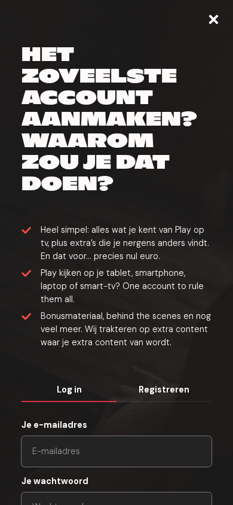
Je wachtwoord (55, 481)
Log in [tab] (69, 389)
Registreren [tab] (164, 389)
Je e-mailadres (54, 424)
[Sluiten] (213, 19)
